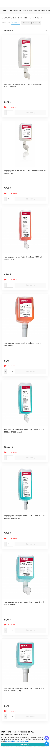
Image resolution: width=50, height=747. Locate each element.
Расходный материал (18, 10)
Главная (4, 10)
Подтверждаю (25, 744)
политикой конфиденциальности (16, 741)
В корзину (30, 113)
